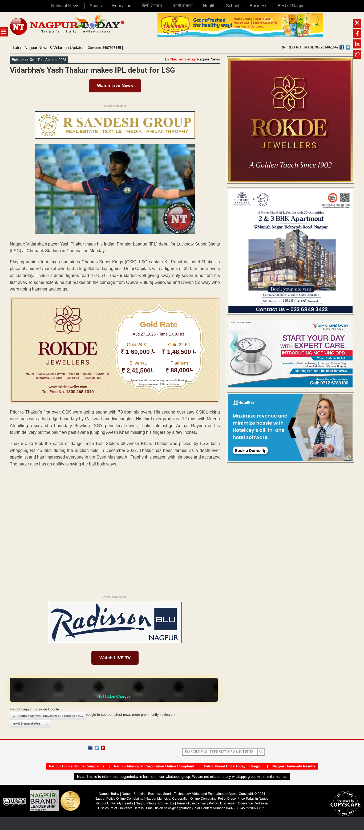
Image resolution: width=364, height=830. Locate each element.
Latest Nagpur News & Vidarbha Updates (48, 47)
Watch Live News (115, 85)
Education (121, 5)
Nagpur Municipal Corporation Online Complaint (154, 766)
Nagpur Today (183, 59)
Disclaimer (228, 803)
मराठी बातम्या (183, 5)
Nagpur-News (146, 803)
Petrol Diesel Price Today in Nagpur (233, 766)
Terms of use (186, 803)
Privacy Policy (207, 803)
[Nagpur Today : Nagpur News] (68, 26)
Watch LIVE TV (115, 657)
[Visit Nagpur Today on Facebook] (341, 47)
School (232, 5)
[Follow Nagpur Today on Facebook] (90, 748)
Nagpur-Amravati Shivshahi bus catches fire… (48, 715)
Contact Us (166, 803)
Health (209, 5)
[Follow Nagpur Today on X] (97, 748)
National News (65, 5)
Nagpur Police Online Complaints (76, 766)
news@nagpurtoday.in (180, 808)
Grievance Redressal (253, 803)
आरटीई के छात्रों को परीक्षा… (30, 724)
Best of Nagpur (292, 5)
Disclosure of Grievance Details (121, 808)
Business (258, 5)
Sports (96, 5)
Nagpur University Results (293, 766)
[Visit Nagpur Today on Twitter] (348, 47)
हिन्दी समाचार (152, 5)
